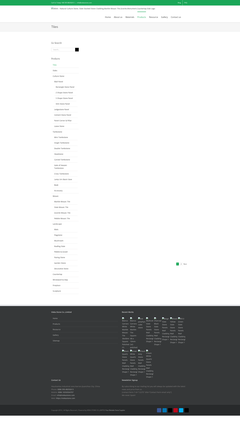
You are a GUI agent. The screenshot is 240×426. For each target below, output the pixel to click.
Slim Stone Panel (63, 104)
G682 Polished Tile (152, 196)
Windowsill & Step (60, 280)
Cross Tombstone (61, 174)
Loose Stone (59, 126)
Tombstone (57, 132)
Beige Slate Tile (150, 83)
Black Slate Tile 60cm (102, 83)
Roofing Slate (59, 246)
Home (55, 318)
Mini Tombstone (61, 137)
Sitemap (56, 340)
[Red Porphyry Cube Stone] (141, 323)
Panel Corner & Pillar (63, 120)
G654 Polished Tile (152, 214)
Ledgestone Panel (61, 109)
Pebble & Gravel (61, 252)
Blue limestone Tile (101, 177)
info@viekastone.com (84, 3)
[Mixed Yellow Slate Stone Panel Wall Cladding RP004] (173, 330)
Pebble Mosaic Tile (62, 218)
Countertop (57, 274)
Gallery (56, 335)
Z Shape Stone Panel (64, 92)
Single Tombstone (61, 143)
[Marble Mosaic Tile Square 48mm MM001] (133, 333)
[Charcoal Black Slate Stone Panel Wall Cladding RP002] (157, 331)
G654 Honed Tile (150, 233)
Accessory (58, 190)
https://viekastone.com (65, 398)
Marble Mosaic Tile (62, 201)
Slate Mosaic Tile (61, 207)
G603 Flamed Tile (100, 196)
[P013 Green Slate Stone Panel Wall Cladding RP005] (181, 330)
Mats (56, 229)
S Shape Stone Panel (64, 98)
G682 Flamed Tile (100, 214)
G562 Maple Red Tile (102, 252)
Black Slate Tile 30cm (153, 65)
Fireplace (56, 285)
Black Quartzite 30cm (103, 102)
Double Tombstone (62, 148)
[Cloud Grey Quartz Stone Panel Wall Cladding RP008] (141, 361)
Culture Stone (58, 76)
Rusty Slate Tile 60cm (153, 46)
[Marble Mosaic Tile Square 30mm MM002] (125, 333)
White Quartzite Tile (152, 121)
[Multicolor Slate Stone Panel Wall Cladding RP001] (149, 330)
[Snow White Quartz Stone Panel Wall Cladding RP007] (133, 363)
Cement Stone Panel (62, 115)
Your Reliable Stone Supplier (115, 410)
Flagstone (58, 235)
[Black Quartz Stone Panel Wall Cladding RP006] (125, 361)
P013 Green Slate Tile (102, 158)
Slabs (55, 70)
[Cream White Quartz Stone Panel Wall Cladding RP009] (149, 364)
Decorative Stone (61, 268)
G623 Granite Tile (151, 252)
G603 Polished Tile (152, 177)
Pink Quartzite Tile (152, 139)
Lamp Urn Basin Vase (63, 179)
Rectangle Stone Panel (65, 87)
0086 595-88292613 (66, 389)
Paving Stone (59, 257)
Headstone (58, 154)
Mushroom (58, 240)
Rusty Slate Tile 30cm (103, 46)
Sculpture (57, 291)
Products (56, 324)
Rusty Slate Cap (99, 65)
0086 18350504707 (66, 392)
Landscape (57, 224)
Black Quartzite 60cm (153, 102)
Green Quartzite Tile (102, 139)
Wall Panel (58, 81)
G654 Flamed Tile (100, 233)
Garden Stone (60, 263)
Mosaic (56, 196)
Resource (56, 329)
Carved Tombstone (62, 159)
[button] (185, 17)
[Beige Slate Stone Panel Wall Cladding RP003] (165, 329)
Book (56, 185)
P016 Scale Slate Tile (153, 158)
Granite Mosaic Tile (62, 213)
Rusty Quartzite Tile (102, 121)
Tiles (93, 49)
